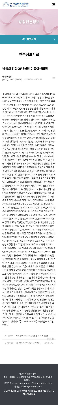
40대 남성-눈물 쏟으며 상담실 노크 (32, 335)
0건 (6, 79)
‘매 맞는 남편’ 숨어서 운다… (28, 343)
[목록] (53, 78)
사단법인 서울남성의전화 (16, 4)
